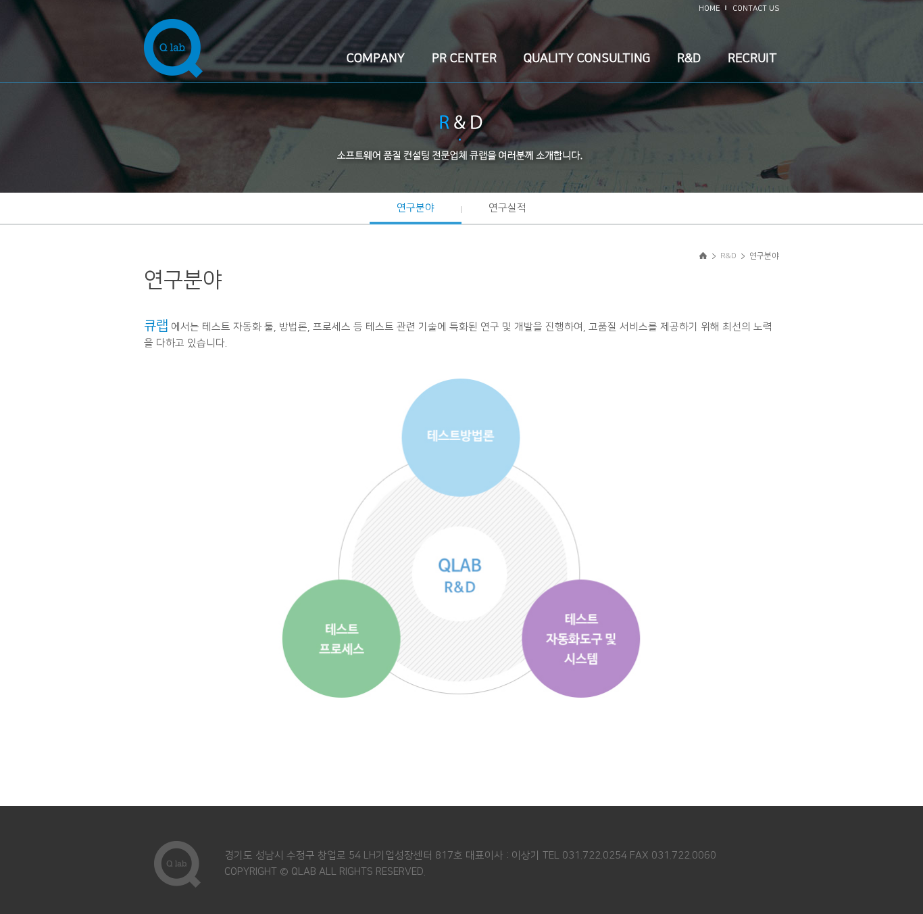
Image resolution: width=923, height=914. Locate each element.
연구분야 (415, 208)
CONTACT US (755, 9)
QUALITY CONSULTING (587, 59)
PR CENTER (464, 59)
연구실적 (507, 208)
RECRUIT (752, 59)
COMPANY (376, 59)
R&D (689, 59)
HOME (709, 9)
